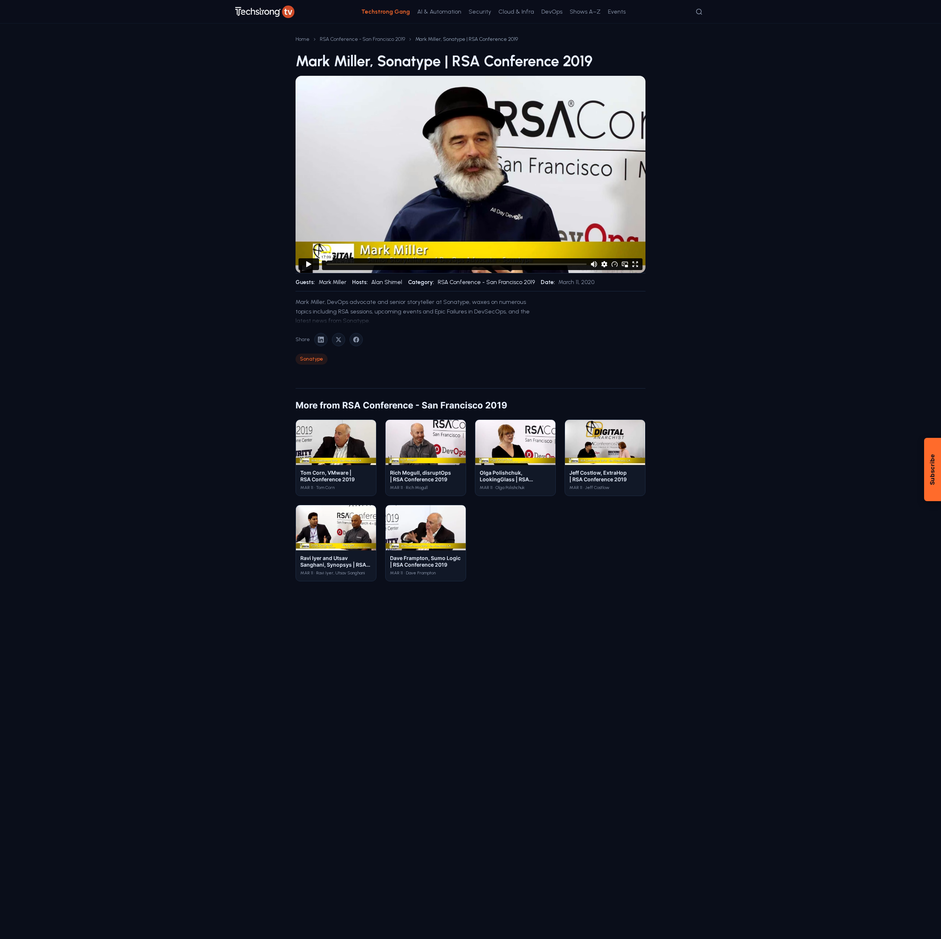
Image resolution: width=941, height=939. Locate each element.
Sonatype (311, 359)
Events (617, 11)
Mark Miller (332, 282)
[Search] (699, 11)
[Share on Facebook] (356, 339)
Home (303, 39)
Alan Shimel (386, 282)
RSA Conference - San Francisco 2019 (362, 39)
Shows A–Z (585, 11)
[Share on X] (338, 339)
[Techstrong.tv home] (264, 12)
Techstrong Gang (385, 11)
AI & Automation (439, 11)
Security (480, 11)
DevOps (551, 11)
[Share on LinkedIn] (321, 339)
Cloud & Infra (516, 11)
